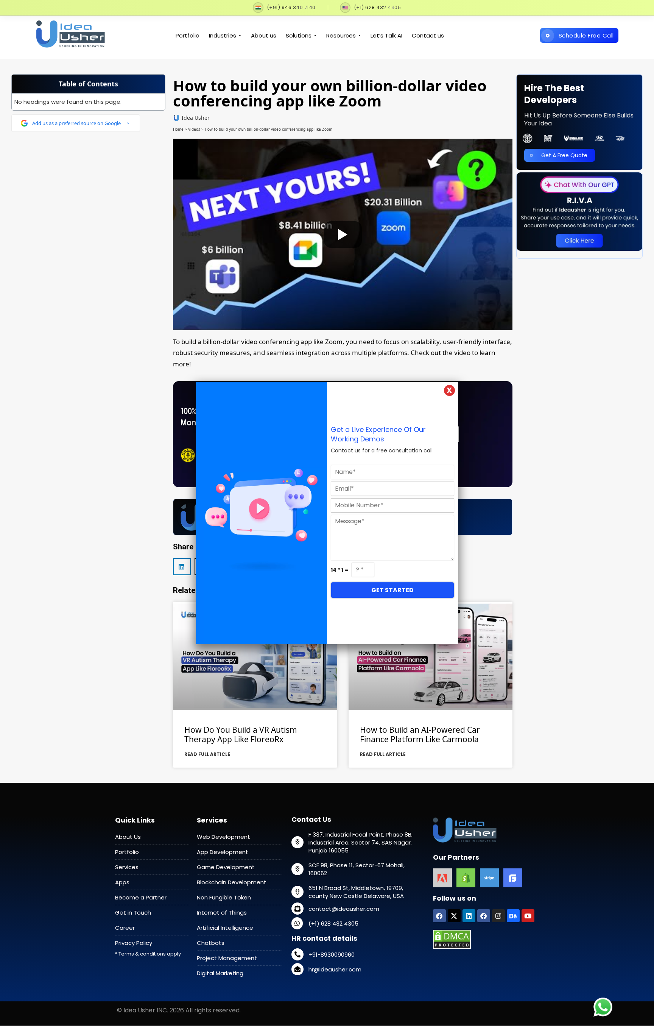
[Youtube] (528, 915)
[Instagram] (498, 915)
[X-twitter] (454, 915)
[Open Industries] (239, 35)
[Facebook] (439, 915)
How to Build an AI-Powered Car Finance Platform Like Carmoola (420, 734)
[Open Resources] (359, 35)
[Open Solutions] (315, 35)
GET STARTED (392, 590)
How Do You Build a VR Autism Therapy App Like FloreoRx (240, 734)
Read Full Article (207, 754)
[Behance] (513, 915)
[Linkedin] (468, 915)
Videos (194, 129)
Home (178, 129)
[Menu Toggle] (625, 19)
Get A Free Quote (564, 155)
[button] (182, 566)
